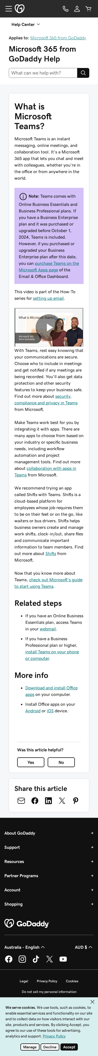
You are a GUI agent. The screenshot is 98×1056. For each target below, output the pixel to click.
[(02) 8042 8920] (65, 9)
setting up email (48, 298)
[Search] (83, 73)
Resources (14, 861)
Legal (24, 981)
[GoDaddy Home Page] (27, 923)
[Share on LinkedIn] (48, 800)
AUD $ (81, 947)
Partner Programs (21, 875)
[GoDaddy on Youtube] (63, 962)
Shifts (50, 553)
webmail (48, 629)
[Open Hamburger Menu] (6, 9)
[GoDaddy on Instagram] (22, 962)
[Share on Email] (21, 800)
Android (33, 710)
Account (12, 890)
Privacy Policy (47, 981)
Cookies (72, 981)
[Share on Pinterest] (75, 800)
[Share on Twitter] (62, 800)
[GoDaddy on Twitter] (49, 962)
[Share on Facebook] (35, 800)
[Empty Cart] (88, 9)
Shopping (13, 904)
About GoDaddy (19, 833)
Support (12, 847)
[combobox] (43, 72)
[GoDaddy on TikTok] (36, 962)
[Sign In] (77, 9)
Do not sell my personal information (49, 991)
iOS (50, 710)
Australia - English (21, 947)
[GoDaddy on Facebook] (8, 962)
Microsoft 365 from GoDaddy (58, 37)
